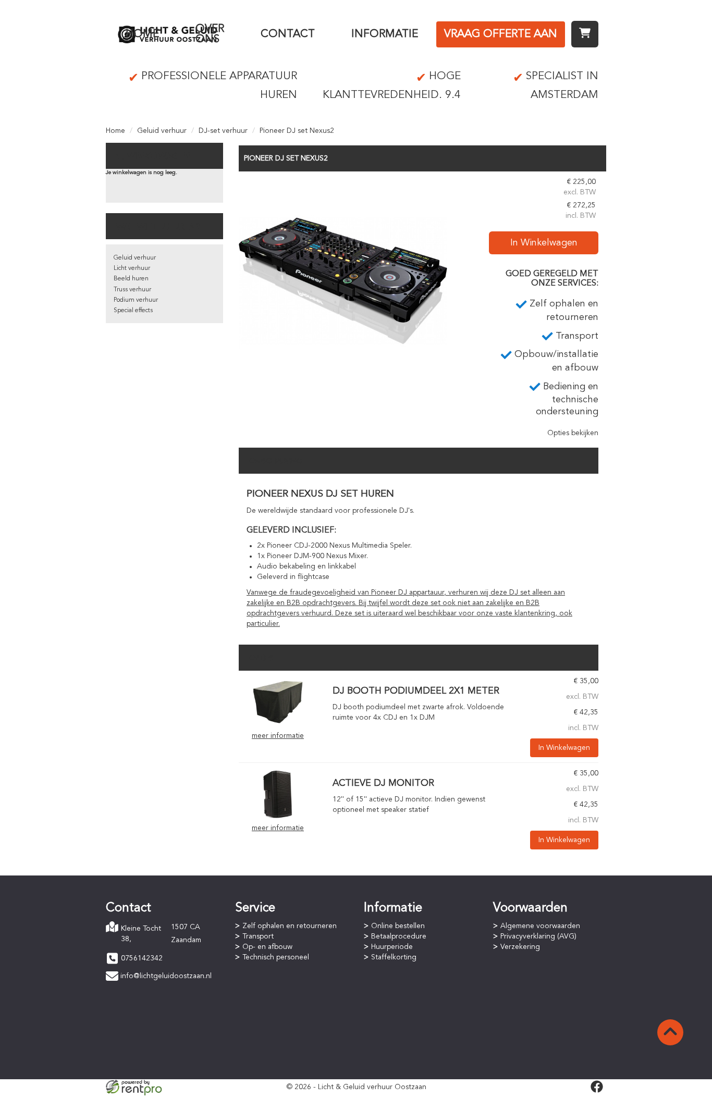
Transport (258, 936)
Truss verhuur (132, 290)
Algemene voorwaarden (540, 926)
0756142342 (142, 958)
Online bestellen (398, 926)
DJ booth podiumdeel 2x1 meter (416, 691)
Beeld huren (131, 279)
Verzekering (520, 947)
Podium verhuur (136, 300)
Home (142, 34)
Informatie (384, 34)
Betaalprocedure (398, 936)
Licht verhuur (132, 268)
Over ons (209, 34)
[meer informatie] (278, 702)
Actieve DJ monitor (383, 783)
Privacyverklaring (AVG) (538, 936)
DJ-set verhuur (223, 130)
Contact (288, 34)
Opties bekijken (572, 433)
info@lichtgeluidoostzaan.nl (166, 976)
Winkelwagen (158, 157)
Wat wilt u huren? (158, 227)
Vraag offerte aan (500, 34)
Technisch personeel (275, 957)
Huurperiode (392, 947)
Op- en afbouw (267, 947)
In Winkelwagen (544, 243)
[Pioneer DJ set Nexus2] (343, 281)
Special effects (133, 310)
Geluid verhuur (162, 130)
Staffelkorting (393, 957)
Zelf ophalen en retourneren (289, 926)
